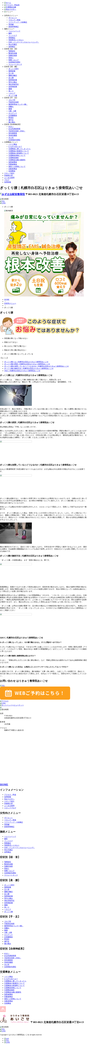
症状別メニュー (10, 303)
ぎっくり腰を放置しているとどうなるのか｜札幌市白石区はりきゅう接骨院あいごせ (36, 366)
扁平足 (11, 120)
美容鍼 (11, 24)
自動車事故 (12, 169)
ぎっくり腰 (12, 95)
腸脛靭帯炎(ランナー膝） (18, 104)
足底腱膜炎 (12, 115)
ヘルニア (11, 93)
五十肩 (11, 73)
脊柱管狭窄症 (13, 84)
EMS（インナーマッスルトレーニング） (23, 42)
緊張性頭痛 (12, 53)
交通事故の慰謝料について (18, 153)
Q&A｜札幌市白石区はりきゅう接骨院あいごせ (22, 371)
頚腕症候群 (12, 55)
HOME (6, 299)
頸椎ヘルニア (13, 60)
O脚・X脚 (12, 111)
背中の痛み (12, 82)
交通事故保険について (16, 155)
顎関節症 (11, 51)
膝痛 (10, 109)
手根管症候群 (13, 102)
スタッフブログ (10, 808)
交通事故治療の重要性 (16, 160)
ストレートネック (15, 64)
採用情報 (7, 182)
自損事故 (11, 171)
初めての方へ (9, 799)
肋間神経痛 (12, 80)
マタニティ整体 (14, 20)
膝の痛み (11, 122)
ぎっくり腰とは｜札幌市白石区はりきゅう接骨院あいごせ (26, 362)
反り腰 (11, 78)
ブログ (6, 180)
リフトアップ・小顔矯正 (17, 22)
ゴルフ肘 (11, 100)
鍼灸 (10, 33)
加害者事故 (12, 162)
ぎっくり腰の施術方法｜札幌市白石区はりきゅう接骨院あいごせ (28, 368)
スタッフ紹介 (9, 173)
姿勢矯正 (11, 46)
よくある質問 (9, 178)
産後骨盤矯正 (13, 27)
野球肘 (11, 118)
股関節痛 (11, 71)
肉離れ (11, 106)
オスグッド (12, 113)
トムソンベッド (14, 31)
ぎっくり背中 (13, 69)
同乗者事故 (12, 164)
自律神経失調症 (14, 62)
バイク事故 (12, 144)
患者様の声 (8, 175)
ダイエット (12, 18)
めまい (11, 126)
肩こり (11, 91)
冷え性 (11, 138)
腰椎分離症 (12, 75)
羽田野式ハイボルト (16, 40)
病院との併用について (16, 166)
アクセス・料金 (10, 794)
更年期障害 (12, 133)
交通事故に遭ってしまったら (19, 149)
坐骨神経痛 (12, 86)
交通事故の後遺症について (18, 151)
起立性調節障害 (14, 129)
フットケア (12, 35)
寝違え (11, 58)
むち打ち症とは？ (15, 146)
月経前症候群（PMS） (16, 131)
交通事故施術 (13, 158)
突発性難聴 (12, 135)
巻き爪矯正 (12, 44)
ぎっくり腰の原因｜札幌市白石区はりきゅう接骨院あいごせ (27, 364)
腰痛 (10, 89)
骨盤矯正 (11, 38)
